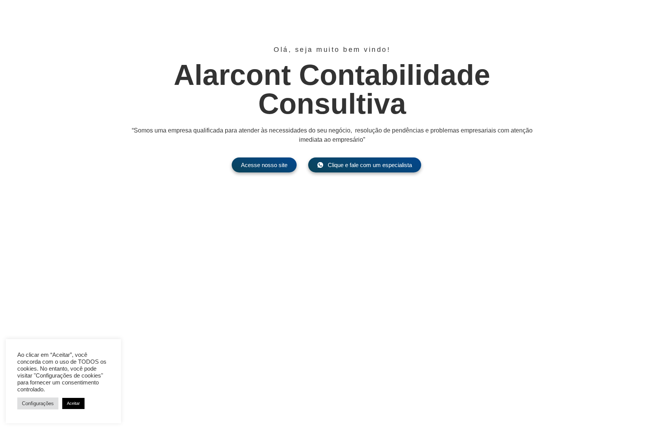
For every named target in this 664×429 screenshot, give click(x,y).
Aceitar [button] (73, 403)
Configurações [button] (38, 403)
